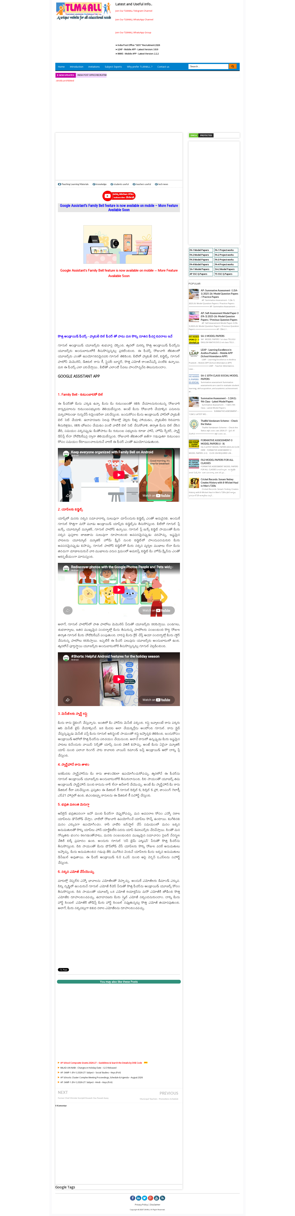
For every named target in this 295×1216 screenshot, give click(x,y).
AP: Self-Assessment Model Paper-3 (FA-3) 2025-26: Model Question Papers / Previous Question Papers (219, 316)
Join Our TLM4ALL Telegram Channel (133, 10)
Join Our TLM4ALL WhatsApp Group (133, 32)
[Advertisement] (147, 106)
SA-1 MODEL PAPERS (212, 336)
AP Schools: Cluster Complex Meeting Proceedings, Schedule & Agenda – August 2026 (101, 1077)
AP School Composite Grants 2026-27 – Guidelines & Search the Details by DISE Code (101, 1062)
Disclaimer (155, 1204)
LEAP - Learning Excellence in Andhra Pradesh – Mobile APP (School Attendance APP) (217, 353)
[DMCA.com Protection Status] (201, 135)
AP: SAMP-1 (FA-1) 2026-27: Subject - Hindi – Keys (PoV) (86, 1082)
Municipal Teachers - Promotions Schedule (159, 1099)
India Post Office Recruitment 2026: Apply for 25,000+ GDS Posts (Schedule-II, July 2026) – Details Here (131, 75)
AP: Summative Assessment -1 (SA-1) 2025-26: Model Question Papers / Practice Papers (219, 293)
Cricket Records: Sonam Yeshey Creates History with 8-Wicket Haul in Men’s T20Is (219, 482)
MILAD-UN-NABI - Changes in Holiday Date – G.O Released (88, 1067)
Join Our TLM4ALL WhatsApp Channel (134, 19)
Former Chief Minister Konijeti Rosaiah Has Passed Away (83, 1098)
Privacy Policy (141, 1204)
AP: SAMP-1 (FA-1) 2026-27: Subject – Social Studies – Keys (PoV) (90, 1072)
